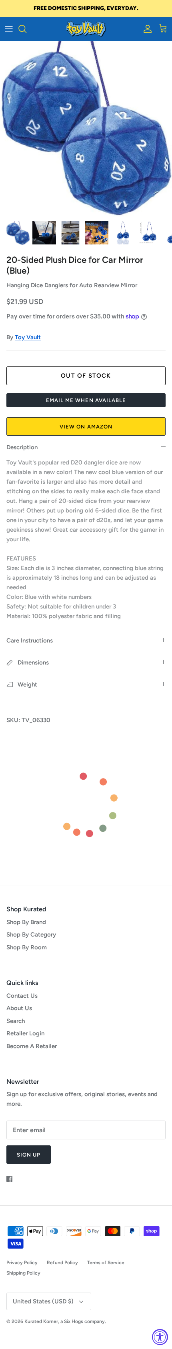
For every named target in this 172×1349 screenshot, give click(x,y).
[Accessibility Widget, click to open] (160, 1337)
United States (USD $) (43, 1301)
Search (15, 1021)
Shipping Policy (23, 1273)
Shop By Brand (26, 922)
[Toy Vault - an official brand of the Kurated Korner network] (86, 29)
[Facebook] (9, 1179)
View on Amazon (86, 427)
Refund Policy (62, 1262)
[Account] (145, 29)
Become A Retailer (31, 1046)
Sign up (28, 1155)
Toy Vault (28, 337)
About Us (19, 1008)
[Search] (26, 29)
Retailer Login (25, 1033)
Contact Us (22, 995)
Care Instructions (29, 640)
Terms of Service (105, 1262)
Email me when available (86, 400)
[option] (86, 128)
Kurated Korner (41, 1321)
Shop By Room (26, 947)
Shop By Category (31, 934)
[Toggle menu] (9, 29)
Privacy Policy (22, 1262)
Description (22, 447)
